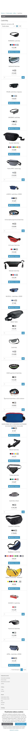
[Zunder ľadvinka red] (10, 147)
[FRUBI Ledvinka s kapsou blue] (14, 96)
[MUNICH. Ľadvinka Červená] (13, 607)
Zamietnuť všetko (7, 724)
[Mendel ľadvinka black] (11, 275)
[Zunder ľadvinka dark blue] (14, 147)
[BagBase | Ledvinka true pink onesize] (8, 556)
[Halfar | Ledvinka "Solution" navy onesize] (9, 582)
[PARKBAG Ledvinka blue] (15, 45)
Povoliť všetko (20, 724)
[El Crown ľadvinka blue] (13, 249)
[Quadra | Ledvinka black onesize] (12, 531)
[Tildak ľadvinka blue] (14, 479)
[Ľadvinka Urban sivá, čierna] (13, 505)
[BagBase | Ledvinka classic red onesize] (10, 556)
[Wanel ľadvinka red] (12, 454)
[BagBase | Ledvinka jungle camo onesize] (15, 556)
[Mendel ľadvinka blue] (14, 275)
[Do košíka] (23, 77)
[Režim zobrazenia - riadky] (20, 26)
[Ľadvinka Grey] (13, 352)
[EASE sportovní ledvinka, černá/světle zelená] (13, 377)
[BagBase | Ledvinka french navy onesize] (5, 556)
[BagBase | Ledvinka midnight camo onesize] (20, 556)
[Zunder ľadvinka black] (8, 147)
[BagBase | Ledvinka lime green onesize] (14, 556)
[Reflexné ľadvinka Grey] (13, 70)
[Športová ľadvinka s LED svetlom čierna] (13, 403)
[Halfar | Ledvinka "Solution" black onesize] (11, 582)
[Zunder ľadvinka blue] (12, 147)
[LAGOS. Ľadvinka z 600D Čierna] (14, 198)
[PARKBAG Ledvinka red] (14, 45)
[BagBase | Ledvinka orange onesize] (7, 556)
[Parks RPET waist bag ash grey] (13, 173)
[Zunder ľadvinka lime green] (15, 147)
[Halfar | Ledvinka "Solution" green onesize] (16, 582)
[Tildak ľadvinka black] (10, 479)
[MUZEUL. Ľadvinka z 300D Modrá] (12, 300)
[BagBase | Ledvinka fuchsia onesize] (12, 556)
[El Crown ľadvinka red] (11, 249)
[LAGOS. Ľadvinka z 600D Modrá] (12, 198)
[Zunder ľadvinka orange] (17, 147)
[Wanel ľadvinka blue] (14, 454)
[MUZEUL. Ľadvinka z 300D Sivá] (14, 300)
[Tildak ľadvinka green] (12, 479)
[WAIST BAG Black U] (13, 326)
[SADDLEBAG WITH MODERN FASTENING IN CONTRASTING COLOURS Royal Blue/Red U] (12, 428)
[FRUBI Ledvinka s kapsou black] (12, 96)
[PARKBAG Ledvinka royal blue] (12, 45)
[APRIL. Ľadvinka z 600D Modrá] (12, 658)
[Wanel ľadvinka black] (10, 454)
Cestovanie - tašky (11, 13)
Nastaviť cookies (14, 730)
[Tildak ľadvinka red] (15, 479)
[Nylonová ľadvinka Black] (13, 633)
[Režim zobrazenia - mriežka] (17, 26)
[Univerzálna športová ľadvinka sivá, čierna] (13, 224)
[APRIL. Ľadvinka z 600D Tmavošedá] (14, 658)
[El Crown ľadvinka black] (14, 249)
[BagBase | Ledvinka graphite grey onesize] (17, 556)
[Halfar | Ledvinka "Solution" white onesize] (18, 582)
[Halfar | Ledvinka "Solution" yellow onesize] (8, 582)
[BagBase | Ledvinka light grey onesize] (19, 556)
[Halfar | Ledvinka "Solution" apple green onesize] (13, 582)
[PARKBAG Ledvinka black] (10, 45)
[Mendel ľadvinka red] (13, 275)
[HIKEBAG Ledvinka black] (14, 122)
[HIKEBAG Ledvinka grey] (12, 122)
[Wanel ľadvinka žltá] (15, 454)
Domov (3, 13)
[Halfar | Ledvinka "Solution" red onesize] (14, 582)
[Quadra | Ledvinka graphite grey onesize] (14, 531)
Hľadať (3, 16)
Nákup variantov (14, 52)
